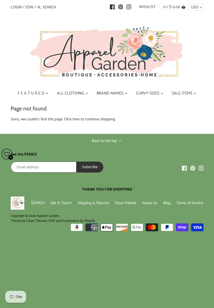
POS (52, 221)
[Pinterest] (120, 7)
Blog (166, 203)
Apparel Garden (48, 216)
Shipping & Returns (93, 203)
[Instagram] (128, 7)
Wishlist (147, 7)
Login (16, 7)
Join (29, 7)
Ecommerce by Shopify (78, 221)
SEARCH (38, 203)
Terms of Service (189, 203)
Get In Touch (61, 203)
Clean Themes (36, 221)
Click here (72, 119)
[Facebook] (112, 7)
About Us (149, 203)
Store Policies (125, 203)
